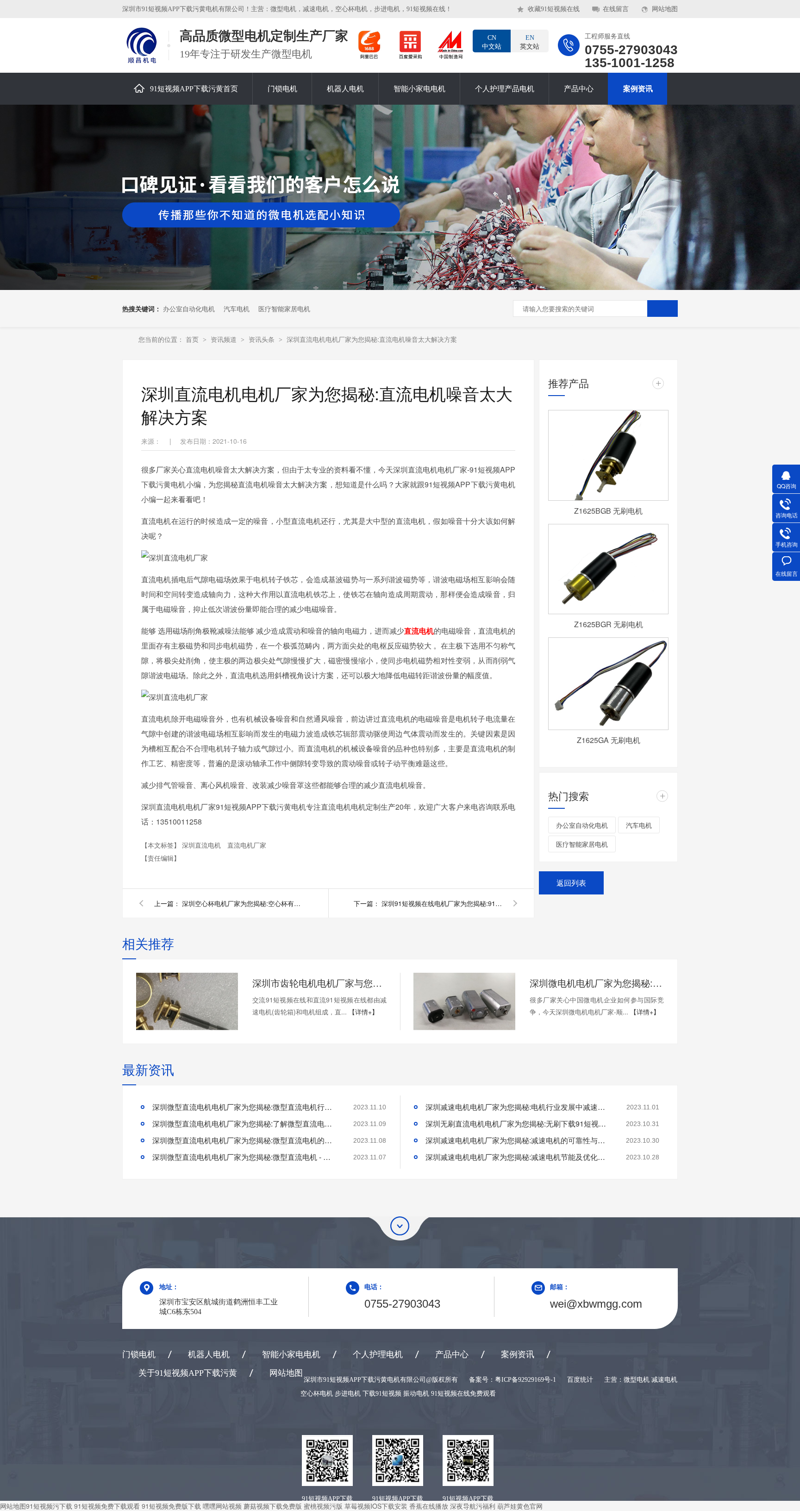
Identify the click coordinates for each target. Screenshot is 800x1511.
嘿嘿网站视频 (222, 1506)
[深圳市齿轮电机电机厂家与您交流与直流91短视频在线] (187, 1001)
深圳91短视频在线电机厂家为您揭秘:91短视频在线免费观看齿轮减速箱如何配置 (441, 903)
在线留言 (616, 9)
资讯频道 (224, 339)
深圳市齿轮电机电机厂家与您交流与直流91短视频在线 (319, 982)
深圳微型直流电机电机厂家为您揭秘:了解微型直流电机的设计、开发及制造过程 (245, 1123)
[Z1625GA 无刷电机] (608, 684)
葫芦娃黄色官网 (520, 1506)
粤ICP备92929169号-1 (525, 1379)
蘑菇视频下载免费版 (273, 1506)
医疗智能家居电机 (284, 308)
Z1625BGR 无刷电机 (608, 624)
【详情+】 (363, 1011)
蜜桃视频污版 (323, 1506)
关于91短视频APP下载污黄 (187, 1373)
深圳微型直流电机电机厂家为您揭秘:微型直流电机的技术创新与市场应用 (245, 1140)
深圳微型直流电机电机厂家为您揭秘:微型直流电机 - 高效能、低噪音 (245, 1157)
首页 (193, 339)
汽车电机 (237, 308)
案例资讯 (638, 89)
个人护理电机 (378, 1354)
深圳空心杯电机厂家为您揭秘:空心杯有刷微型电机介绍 (242, 903)
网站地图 (665, 9)
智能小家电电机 (419, 89)
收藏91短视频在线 (554, 9)
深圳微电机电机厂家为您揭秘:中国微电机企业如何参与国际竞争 (597, 982)
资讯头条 (262, 339)
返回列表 (571, 882)
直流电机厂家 (246, 845)
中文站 (491, 42)
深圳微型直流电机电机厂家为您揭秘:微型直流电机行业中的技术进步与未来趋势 (245, 1107)
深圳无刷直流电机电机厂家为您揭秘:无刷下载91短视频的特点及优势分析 (518, 1123)
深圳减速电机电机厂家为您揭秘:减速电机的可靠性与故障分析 (518, 1140)
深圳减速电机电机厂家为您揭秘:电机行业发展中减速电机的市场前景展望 (518, 1107)
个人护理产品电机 (504, 89)
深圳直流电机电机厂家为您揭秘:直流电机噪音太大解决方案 (372, 339)
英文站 (529, 42)
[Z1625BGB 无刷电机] (608, 455)
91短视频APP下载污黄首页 (194, 89)
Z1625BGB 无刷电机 (608, 510)
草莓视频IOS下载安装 (375, 1506)
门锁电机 (282, 89)
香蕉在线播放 (428, 1506)
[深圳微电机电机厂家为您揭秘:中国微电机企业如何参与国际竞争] (464, 1001)
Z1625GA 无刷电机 (608, 740)
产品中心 (579, 89)
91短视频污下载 (49, 1506)
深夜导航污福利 (472, 1506)
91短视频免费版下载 (171, 1506)
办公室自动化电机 (189, 308)
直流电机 (419, 630)
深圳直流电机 (202, 845)
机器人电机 (345, 89)
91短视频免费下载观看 (107, 1506)
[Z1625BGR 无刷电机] (608, 569)
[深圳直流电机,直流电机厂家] (140, 45)
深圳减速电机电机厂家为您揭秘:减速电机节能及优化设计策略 (518, 1157)
